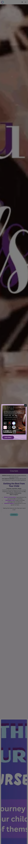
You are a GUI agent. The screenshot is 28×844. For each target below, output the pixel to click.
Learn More (8, 437)
